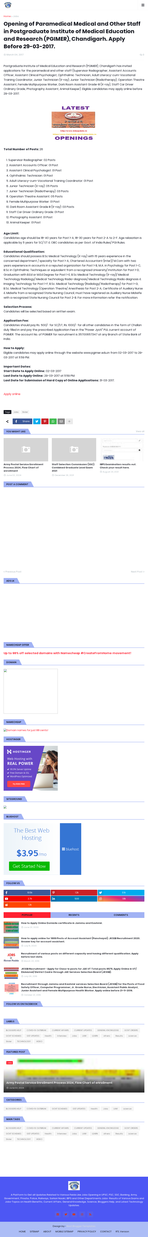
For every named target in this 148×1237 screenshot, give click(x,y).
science (132, 1035)
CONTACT (106, 1231)
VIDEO (39, 1041)
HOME (22, 1231)
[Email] (61, 421)
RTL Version (122, 1231)
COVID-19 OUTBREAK (36, 1030)
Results (119, 1035)
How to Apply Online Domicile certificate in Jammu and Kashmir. (62, 923)
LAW (84, 1035)
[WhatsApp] (53, 421)
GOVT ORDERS (131, 1030)
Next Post (137, 571)
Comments (121, 915)
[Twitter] (36, 421)
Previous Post (13, 571)
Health (48, 1035)
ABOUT (47, 1231)
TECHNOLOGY (24, 1041)
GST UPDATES (33, 1035)
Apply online (12, 394)
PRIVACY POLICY (87, 1231)
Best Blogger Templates (81, 1226)
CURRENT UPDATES (83, 1030)
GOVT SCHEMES (13, 1035)
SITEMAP (34, 1231)
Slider (25, 412)
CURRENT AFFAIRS (60, 1030)
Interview (61, 1035)
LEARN (95, 1035)
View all (140, 431)
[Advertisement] (74, 612)
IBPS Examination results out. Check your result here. (118, 466)
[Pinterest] (45, 421)
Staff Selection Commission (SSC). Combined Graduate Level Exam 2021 (73, 468)
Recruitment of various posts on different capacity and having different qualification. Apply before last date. (79, 955)
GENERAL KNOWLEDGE (108, 1030)
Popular (27, 915)
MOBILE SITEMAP (64, 1231)
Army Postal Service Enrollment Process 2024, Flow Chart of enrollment (23, 468)
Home (7, 16)
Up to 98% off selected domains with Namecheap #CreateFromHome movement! (67, 653)
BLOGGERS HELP (13, 1030)
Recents (74, 915)
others (106, 1035)
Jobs (16, 16)
